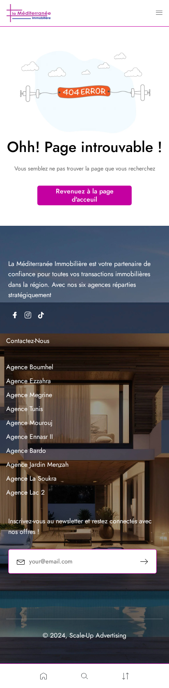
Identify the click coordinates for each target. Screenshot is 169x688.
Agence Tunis (24, 408)
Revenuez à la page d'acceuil (85, 195)
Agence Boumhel (29, 367)
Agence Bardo (26, 450)
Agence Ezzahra (28, 381)
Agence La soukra (31, 478)
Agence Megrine (29, 395)
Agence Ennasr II (29, 436)
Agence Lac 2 (25, 492)
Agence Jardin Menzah (37, 464)
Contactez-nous (27, 340)
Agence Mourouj (29, 422)
